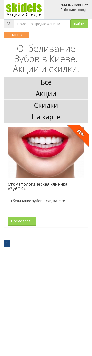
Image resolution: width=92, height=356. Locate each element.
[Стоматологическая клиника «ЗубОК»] (46, 152)
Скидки (46, 105)
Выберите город (73, 9)
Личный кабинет (74, 5)
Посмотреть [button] (22, 221)
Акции (46, 93)
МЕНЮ (17, 34)
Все (46, 82)
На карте (46, 116)
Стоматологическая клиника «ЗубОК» (37, 186)
